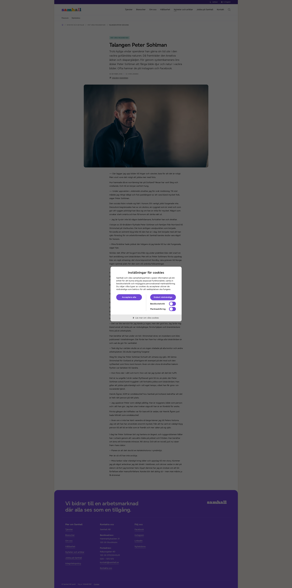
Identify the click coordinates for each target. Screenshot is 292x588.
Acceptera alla (129, 297)
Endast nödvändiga (163, 297)
